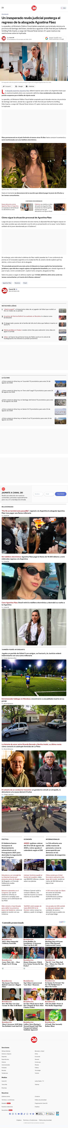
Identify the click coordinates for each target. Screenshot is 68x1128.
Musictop (4, 1088)
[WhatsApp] (27, 1114)
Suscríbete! (60, 494)
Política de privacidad (40, 1100)
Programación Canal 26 (41, 1103)
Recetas (4, 1070)
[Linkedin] (21, 1114)
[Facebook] (10, 1114)
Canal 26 (11, 37)
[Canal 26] (34, 1040)
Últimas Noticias (6, 1051)
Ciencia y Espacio (6, 1054)
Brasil (25, 283)
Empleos (37, 1106)
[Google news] (33, 1114)
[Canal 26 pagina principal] (34, 10)
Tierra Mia (4, 1084)
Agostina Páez (7, 283)
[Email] (16, 289)
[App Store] (40, 1114)
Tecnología (38, 1070)
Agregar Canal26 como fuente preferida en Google (56, 38)
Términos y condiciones (8, 1100)
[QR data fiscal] (57, 1115)
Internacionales (52, 839)
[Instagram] (13, 1114)
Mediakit (6, 1103)
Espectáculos (5, 1059)
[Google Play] (50, 1114)
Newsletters (7, 1110)
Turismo (37, 1073)
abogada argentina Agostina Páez (17, 91)
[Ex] (16, 1114)
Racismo (17, 283)
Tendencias (5, 1073)
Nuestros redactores (7, 1106)
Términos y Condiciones (30, 1120)
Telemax (37, 1084)
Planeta (37, 1065)
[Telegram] (30, 1114)
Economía (28, 839)
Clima (36, 1054)
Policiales (5, 14)
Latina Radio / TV (39, 1081)
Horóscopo (38, 1062)
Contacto (37, 1096)
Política (5, 839)
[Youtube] (18, 1114)
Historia (4, 1062)
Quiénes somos (6, 1096)
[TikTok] (24, 1114)
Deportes (4, 1056)
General (37, 1059)
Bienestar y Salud (39, 1051)
